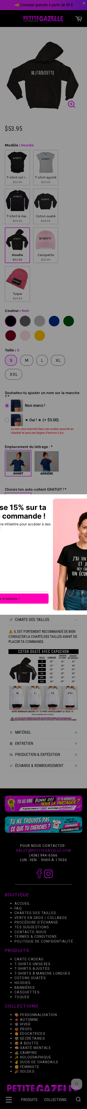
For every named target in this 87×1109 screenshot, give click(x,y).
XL (58, 360)
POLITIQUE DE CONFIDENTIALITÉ (43, 941)
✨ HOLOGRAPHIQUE (32, 1057)
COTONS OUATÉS (30, 978)
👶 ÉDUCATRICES (29, 1033)
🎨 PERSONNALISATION (35, 1014)
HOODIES (22, 982)
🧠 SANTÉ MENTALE (32, 1047)
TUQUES (21, 997)
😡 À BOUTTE (26, 1043)
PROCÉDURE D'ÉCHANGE (36, 922)
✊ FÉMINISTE (26, 1066)
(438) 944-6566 (43, 855)
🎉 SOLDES (24, 1071)
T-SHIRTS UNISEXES (32, 964)
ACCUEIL (22, 903)
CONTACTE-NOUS (30, 932)
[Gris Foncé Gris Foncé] (25, 321)
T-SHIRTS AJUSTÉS (32, 968)
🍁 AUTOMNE (26, 1019)
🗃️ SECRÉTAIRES (29, 1038)
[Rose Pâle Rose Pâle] (25, 335)
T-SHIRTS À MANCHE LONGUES (42, 973)
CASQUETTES (27, 992)
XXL (13, 374)
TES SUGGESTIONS (31, 927)
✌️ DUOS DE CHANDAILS (36, 1062)
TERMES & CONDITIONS (35, 936)
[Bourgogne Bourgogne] (10, 335)
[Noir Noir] (10, 321)
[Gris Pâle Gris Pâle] (39, 321)
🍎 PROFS (23, 1029)
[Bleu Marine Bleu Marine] (54, 321)
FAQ (18, 908)
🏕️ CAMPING (25, 1052)
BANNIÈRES (24, 987)
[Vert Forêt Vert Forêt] (68, 321)
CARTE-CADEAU (29, 959)
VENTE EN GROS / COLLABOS (40, 917)
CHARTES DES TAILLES (35, 913)
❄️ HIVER (22, 1024)
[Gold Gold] (39, 335)
